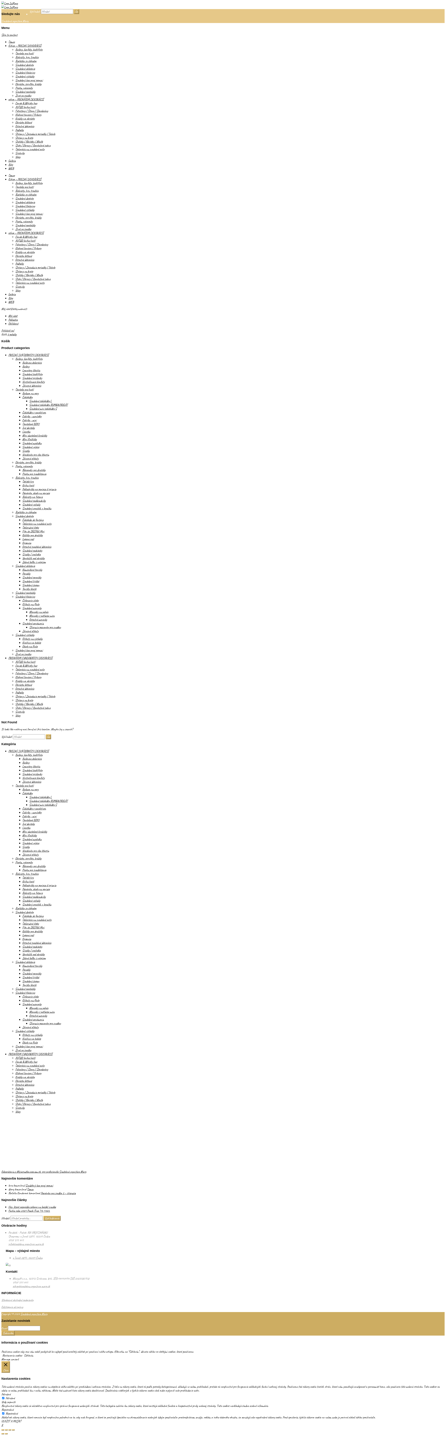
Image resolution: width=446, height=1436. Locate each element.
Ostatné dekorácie (24, 126)
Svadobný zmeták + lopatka (36, 508)
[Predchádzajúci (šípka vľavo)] (2, 1433)
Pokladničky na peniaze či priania (39, 489)
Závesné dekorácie (31, 386)
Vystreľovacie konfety (33, 382)
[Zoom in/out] (13, 1429)
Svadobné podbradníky (34, 501)
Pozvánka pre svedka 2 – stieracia (58, 1193)
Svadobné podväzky (32, 550)
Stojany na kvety (24, 138)
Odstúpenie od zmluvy (12, 1307)
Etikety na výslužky (32, 639)
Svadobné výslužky (24, 76)
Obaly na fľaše (30, 646)
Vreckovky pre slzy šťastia (35, 455)
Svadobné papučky (31, 577)
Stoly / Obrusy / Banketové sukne (33, 145)
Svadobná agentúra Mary (33, 1314)
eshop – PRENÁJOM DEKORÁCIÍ (26, 99)
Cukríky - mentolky (31, 416)
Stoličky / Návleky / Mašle (29, 141)
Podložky (19, 130)
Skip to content (9, 35)
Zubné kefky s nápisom (34, 562)
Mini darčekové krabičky (34, 435)
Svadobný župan (30, 585)
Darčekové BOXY (31, 424)
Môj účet (12, 316)
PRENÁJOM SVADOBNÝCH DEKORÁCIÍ (30, 658)
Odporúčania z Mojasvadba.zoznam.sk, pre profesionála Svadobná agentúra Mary (43, 1172)
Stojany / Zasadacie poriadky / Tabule (35, 134)
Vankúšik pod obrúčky (33, 558)
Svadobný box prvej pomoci (29, 80)
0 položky (12, 334)
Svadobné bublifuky (32, 374)
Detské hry (28, 481)
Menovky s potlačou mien (42, 616)
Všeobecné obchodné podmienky (17, 1300)
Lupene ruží (28, 539)
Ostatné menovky (38, 620)
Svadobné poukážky (25, 92)
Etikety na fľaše (30, 604)
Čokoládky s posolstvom (34, 412)
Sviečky (26, 451)
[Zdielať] (6, 1429)
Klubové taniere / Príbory (28, 115)
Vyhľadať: (34, 11)
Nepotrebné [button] (7, 1410)
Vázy (17, 157)
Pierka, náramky (24, 88)
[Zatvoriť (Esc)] (2, 1429)
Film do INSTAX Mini (33, 531)
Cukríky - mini (29, 420)
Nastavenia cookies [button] (12, 1355)
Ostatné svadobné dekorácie (36, 547)
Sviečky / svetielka (31, 554)
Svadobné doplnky (24, 65)
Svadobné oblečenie (25, 69)
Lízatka (26, 432)
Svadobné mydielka (31, 443)
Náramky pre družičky (33, 470)
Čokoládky (27, 397)
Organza (26, 543)
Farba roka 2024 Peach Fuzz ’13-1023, (29, 1211)
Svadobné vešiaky (31, 504)
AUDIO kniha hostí (25, 107)
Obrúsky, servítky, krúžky (28, 84)
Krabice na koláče (31, 643)
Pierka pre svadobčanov (34, 474)
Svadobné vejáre (30, 447)
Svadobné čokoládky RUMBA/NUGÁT (48, 405)
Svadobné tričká (30, 581)
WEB (11, 168)
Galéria (12, 161)
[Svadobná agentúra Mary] (9, 3)
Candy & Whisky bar (26, 103)
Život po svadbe (23, 95)
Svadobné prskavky (32, 378)
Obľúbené (13, 323)
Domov (11, 42)
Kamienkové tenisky (32, 570)
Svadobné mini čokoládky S (43, 409)
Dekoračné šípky (30, 527)
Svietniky (20, 153)
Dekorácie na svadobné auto (29, 149)
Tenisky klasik (29, 589)
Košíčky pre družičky (32, 535)
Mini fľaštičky (29, 439)
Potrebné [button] (6, 1394)
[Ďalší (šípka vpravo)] (6, 1433)
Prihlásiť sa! (7, 330)
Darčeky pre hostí (24, 53)
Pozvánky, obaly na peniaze (36, 493)
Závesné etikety (30, 458)
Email (4, 1328)
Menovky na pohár (38, 612)
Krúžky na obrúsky (25, 118)
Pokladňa (13, 320)
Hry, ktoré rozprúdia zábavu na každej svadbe (32, 1207)
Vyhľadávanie (52, 1218)
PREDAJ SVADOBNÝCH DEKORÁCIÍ (28, 355)
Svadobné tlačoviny (25, 72)
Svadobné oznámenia (33, 623)
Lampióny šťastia (31, 370)
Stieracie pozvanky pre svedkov (45, 627)
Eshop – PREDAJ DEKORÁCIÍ (24, 46)
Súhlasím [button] (28, 1355)
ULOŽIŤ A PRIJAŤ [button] (11, 1421)
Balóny (25, 366)
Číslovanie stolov (30, 600)
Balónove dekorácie (32, 363)
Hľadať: (5, 1218)
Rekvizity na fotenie (32, 497)
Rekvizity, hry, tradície (27, 57)
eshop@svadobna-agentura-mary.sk (31, 1286)
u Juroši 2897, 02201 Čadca (28, 1258)
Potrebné (10, 1398)
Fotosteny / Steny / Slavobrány (31, 111)
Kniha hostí (28, 485)
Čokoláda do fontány (33, 520)
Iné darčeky (28, 428)
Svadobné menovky (31, 608)
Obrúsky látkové (23, 122)
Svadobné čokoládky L (40, 401)
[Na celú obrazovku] (9, 1429)
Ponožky (26, 573)
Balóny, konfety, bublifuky (29, 49)
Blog (10, 164)
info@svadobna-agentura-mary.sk (26, 1244)
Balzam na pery (30, 393)
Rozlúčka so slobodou (26, 61)
